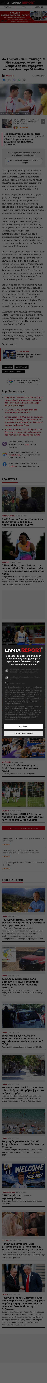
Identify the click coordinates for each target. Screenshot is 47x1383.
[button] (23, 683)
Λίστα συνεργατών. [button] (29, 704)
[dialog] (23, 691)
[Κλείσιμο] (41, 648)
